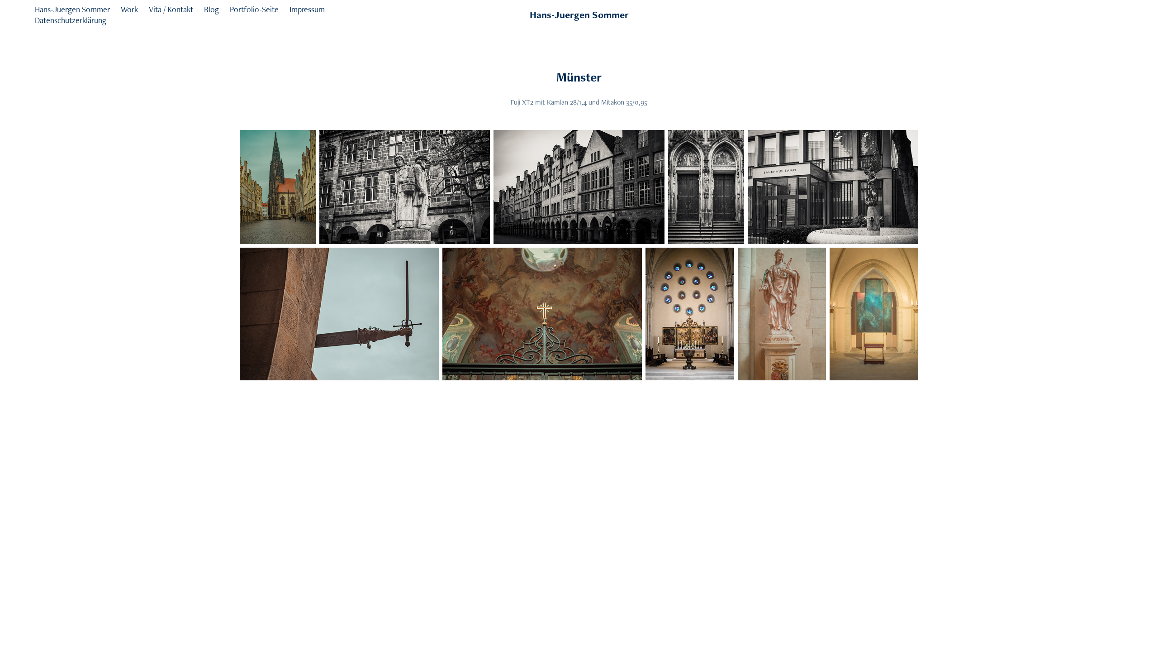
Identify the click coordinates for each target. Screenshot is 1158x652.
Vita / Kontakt (171, 9)
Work (129, 9)
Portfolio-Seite (254, 9)
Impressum (307, 9)
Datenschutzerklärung (70, 20)
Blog (211, 9)
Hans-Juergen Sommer (72, 9)
